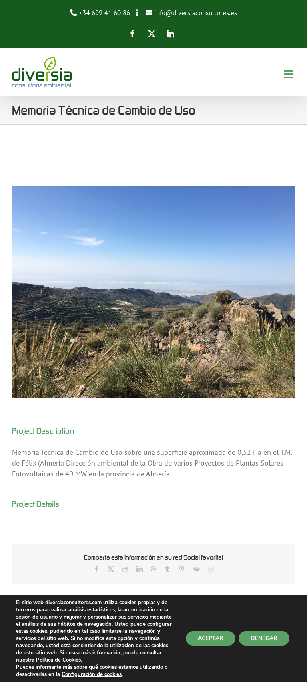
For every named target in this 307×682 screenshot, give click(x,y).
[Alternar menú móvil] (289, 74)
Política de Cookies (58, 660)
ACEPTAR (210, 638)
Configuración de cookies (92, 674)
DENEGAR (264, 638)
